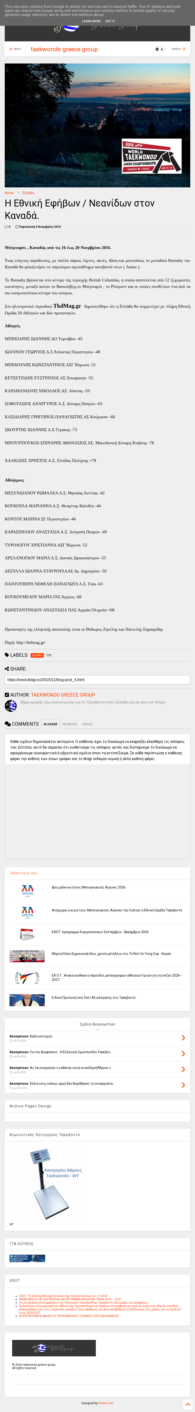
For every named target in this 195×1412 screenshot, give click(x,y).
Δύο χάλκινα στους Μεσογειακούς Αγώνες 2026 (89, 887)
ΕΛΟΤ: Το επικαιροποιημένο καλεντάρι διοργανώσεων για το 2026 (63, 1296)
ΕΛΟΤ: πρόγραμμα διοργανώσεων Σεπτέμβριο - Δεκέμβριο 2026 (100, 932)
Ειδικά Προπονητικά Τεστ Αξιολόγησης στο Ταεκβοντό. (94, 998)
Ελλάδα (28, 193)
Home (9, 193)
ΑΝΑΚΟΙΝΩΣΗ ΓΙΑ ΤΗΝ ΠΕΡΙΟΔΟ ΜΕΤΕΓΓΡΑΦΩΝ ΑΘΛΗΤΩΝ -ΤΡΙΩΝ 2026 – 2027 (70, 1299)
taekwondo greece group (64, 49)
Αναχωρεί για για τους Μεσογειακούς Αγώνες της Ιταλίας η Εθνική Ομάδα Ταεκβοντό (117, 910)
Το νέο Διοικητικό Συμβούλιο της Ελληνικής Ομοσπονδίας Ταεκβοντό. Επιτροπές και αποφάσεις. (84, 1302)
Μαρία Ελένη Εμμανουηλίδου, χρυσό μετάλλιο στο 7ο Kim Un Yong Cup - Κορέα (111, 954)
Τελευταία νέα (23, 873)
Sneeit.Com (106, 1403)
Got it (110, 21)
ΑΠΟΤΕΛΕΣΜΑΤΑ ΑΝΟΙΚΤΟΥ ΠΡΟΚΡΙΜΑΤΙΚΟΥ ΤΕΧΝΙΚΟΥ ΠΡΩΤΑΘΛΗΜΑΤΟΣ (69, 1316)
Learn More (91, 21)
